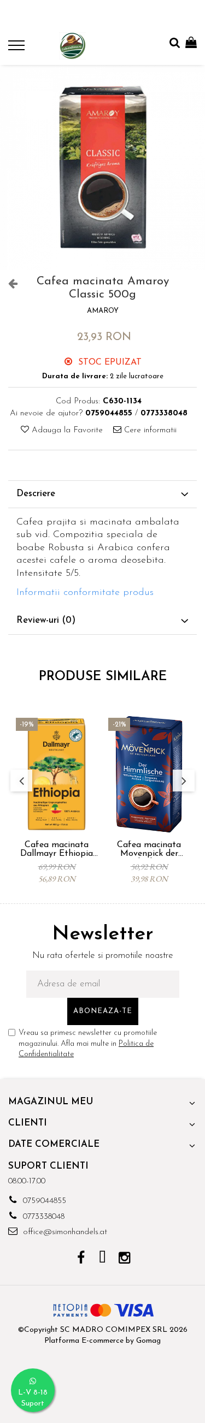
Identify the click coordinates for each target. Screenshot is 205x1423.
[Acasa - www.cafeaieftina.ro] (72, 45)
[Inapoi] (8, 284)
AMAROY (103, 310)
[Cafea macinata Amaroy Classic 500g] (102, 167)
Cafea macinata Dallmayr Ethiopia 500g (56, 849)
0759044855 (43, 1201)
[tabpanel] (102, 167)
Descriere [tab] (35, 493)
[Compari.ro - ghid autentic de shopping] (102, 1397)
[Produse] (17, 48)
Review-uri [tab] (45, 620)
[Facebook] (80, 1259)
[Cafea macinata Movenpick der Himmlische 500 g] (149, 774)
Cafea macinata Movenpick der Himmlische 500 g (149, 849)
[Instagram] (124, 1259)
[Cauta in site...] (174, 43)
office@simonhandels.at (63, 1232)
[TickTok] (102, 1259)
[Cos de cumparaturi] (191, 43)
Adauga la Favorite (66, 430)
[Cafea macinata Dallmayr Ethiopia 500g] (56, 774)
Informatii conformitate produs (85, 593)
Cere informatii (149, 430)
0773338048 (42, 1217)
